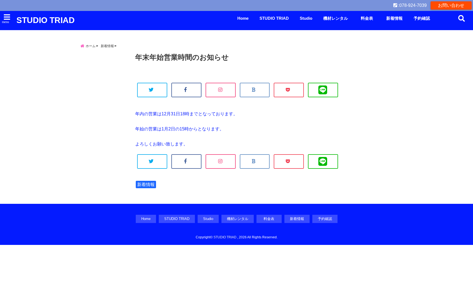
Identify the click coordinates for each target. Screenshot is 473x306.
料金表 (369, 18)
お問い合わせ (451, 5)
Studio (306, 18)
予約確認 (422, 18)
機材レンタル (335, 18)
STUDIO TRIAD (45, 20)
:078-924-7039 (412, 5)
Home (243, 18)
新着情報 (394, 18)
